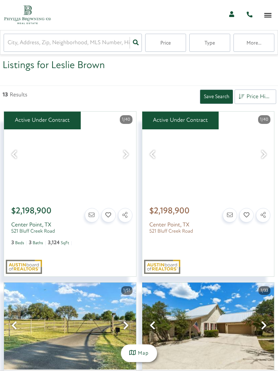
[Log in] (231, 15)
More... (254, 43)
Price (165, 43)
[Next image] (126, 155)
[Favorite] (108, 215)
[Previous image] (14, 155)
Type (210, 43)
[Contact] (92, 215)
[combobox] (8, 43)
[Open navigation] (268, 15)
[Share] (125, 215)
